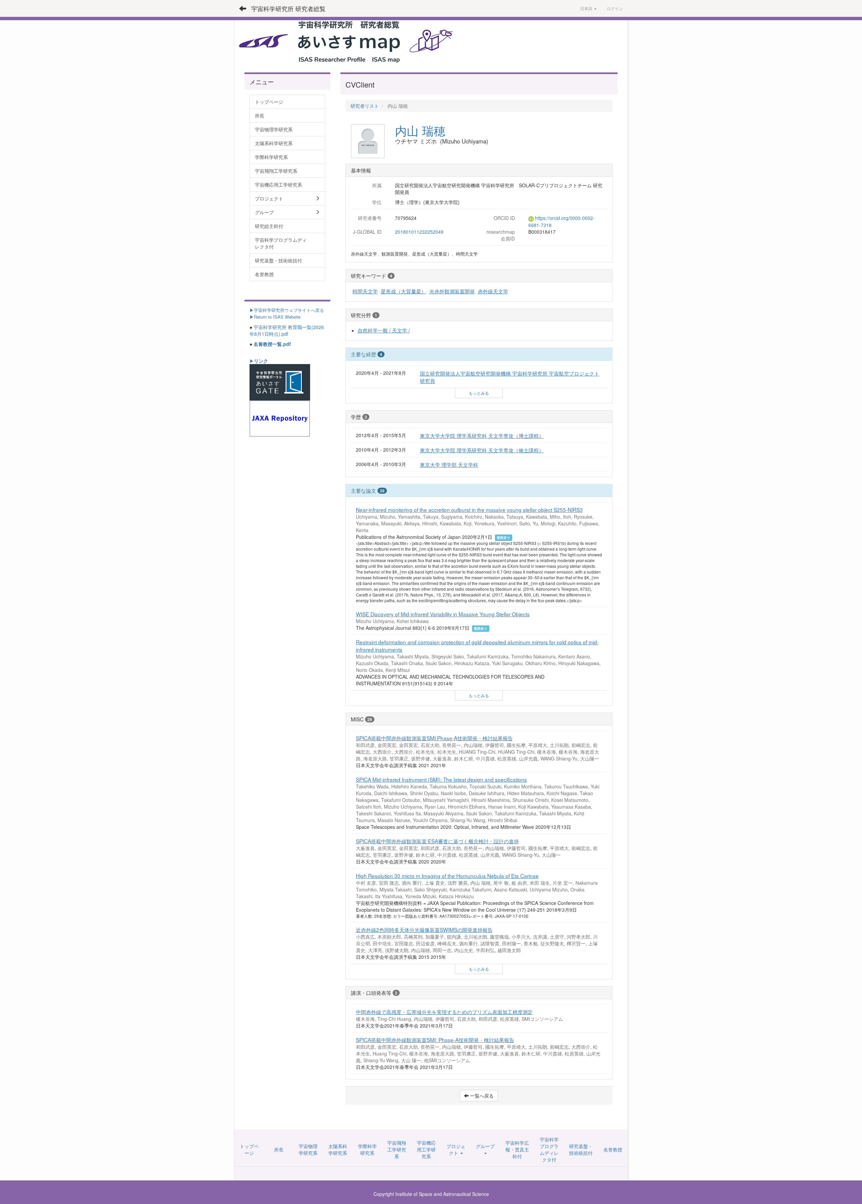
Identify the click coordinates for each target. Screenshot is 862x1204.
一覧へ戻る (481, 1095)
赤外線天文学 (493, 291)
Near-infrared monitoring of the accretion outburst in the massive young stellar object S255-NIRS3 (469, 509)
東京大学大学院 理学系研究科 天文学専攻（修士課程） (482, 450)
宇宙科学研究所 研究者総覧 (288, 8)
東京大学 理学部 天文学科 (449, 464)
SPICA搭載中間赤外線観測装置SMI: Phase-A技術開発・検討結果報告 (435, 1039)
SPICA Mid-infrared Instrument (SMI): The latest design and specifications (441, 779)
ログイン (615, 8)
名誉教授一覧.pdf (272, 343)
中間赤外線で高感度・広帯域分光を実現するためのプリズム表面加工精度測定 (444, 1011)
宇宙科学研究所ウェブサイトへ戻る (289, 310)
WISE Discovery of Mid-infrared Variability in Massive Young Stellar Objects (443, 614)
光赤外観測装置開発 (452, 291)
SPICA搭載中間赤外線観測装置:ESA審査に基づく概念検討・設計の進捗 (437, 841)
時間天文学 (365, 291)
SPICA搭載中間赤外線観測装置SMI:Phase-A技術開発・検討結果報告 (434, 738)
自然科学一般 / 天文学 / (384, 330)
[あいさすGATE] (280, 381)
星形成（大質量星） (403, 291)
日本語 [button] (586, 8)
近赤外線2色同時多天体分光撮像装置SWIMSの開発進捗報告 (424, 929)
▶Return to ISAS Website (275, 317)
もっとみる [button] (479, 393)
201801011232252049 (419, 231)
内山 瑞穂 (420, 130)
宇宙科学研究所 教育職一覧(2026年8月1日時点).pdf (287, 330)
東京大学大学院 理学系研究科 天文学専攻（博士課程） (482, 435)
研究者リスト (365, 105)
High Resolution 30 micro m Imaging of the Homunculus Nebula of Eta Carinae (447, 875)
